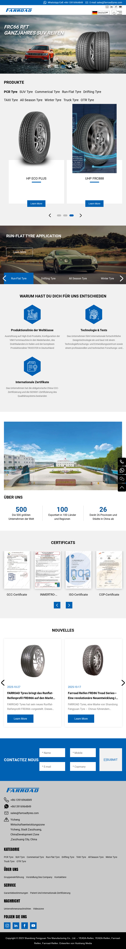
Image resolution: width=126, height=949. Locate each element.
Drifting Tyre (92, 91)
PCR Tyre (10, 91)
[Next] (121, 278)
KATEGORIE (11, 849)
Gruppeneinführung (14, 877)
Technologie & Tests (94, 330)
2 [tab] (57, 66)
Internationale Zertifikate (32, 382)
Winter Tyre (53, 100)
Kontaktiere (60, 877)
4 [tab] (71, 66)
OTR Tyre (87, 100)
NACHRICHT (12, 901)
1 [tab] (50, 66)
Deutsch (101, 12)
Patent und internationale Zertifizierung (50, 892)
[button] (57, 605)
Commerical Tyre (47, 91)
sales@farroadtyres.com (109, 2)
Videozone (38, 908)
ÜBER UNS (11, 869)
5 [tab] (78, 66)
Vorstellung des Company (39, 877)
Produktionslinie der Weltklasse (32, 330)
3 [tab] (64, 66)
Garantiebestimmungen (16, 892)
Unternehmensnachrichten (17, 908)
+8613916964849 (20, 806)
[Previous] (4, 278)
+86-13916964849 (73, 2)
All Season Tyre (31, 100)
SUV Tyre (26, 91)
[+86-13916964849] (122, 462)
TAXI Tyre (11, 100)
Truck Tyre (71, 100)
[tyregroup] (122, 479)
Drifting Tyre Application (33, 235)
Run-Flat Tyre (71, 91)
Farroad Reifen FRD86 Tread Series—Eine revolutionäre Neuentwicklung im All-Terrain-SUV (93, 698)
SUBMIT (112, 760)
